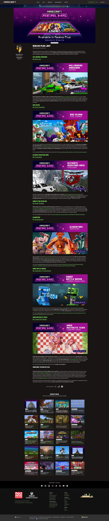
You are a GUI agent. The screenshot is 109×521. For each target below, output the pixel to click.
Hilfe (65, 500)
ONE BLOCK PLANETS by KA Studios (77, 214)
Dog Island (36, 105)
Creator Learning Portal (53, 502)
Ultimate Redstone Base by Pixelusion (73, 194)
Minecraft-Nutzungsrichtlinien (19, 502)
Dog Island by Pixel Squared (48, 145)
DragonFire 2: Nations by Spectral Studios (42, 265)
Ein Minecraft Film (52, 506)
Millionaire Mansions (40, 57)
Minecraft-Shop (66, 495)
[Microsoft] (85, 517)
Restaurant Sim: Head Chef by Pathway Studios (73, 264)
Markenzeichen (63, 517)
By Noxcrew (37, 59)
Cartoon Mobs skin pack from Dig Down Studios (64, 265)
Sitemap (65, 502)
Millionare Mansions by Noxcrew (68, 96)
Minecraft (50, 494)
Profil (65, 508)
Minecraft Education (52, 499)
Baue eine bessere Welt (53, 505)
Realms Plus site (42, 378)
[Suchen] (97, 2)
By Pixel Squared (39, 107)
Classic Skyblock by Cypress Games (59, 214)
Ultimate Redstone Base (41, 155)
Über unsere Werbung (69, 517)
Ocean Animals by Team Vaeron (66, 152)
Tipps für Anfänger (67, 498)
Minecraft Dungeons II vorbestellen (59, 6)
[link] (42, 486)
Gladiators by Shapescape (49, 258)
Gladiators (36, 217)
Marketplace (66, 494)
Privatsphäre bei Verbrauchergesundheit (44, 517)
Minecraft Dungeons (52, 496)
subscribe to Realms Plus (45, 372)
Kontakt (65, 505)
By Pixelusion (37, 157)
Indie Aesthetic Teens (40, 317)
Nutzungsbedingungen (55, 517)
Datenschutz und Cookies (33, 517)
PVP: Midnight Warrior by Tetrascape (45, 314)
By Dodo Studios (38, 203)
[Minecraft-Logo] (9, 2)
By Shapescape (38, 219)
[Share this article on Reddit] (59, 387)
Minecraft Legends (52, 498)
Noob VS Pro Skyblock (40, 201)
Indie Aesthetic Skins (73, 359)
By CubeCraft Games (40, 319)
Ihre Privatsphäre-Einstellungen (43, 518)
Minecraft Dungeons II (52, 495)
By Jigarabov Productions (42, 270)
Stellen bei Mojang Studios (53, 504)
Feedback (65, 501)
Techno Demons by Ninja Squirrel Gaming (63, 313)
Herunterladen (66, 504)
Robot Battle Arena (39, 268)
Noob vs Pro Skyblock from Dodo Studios (43, 208)
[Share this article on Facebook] (62, 387)
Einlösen (65, 510)
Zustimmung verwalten (29, 502)
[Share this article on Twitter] (55, 387)
